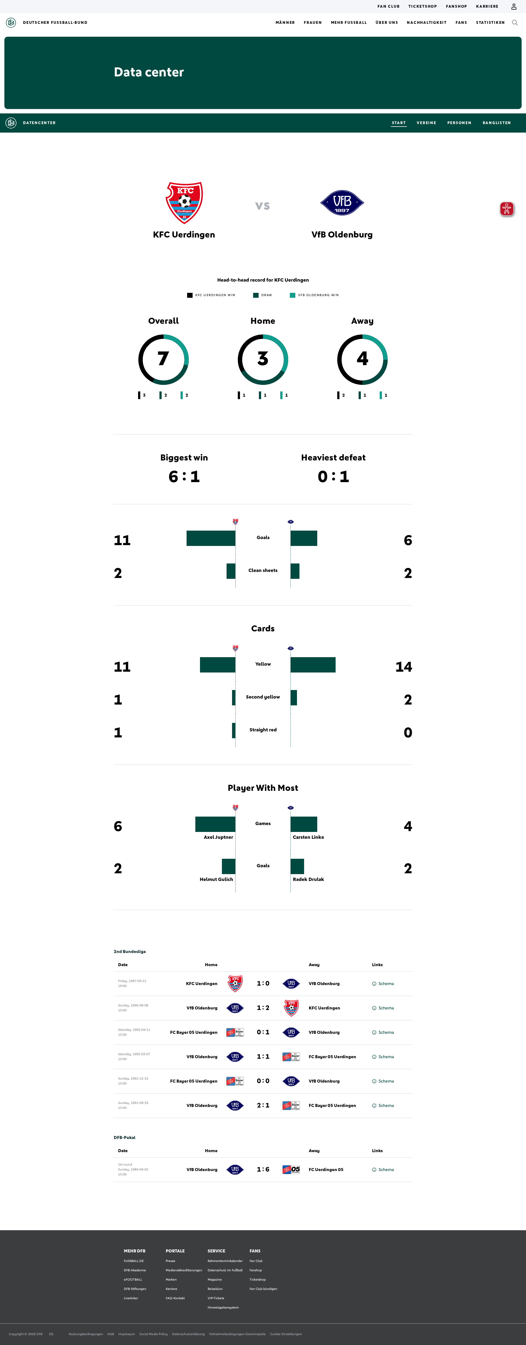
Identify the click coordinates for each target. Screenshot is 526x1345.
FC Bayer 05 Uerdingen (194, 1032)
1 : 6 (263, 1169)
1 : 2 (263, 1008)
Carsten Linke (308, 837)
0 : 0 (263, 1081)
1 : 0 (263, 983)
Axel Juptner (218, 837)
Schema (386, 983)
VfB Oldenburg (324, 983)
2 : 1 (263, 1105)
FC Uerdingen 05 (326, 1169)
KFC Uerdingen (202, 983)
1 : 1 (263, 1057)
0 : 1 (263, 1032)
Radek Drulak (308, 879)
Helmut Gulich (216, 879)
